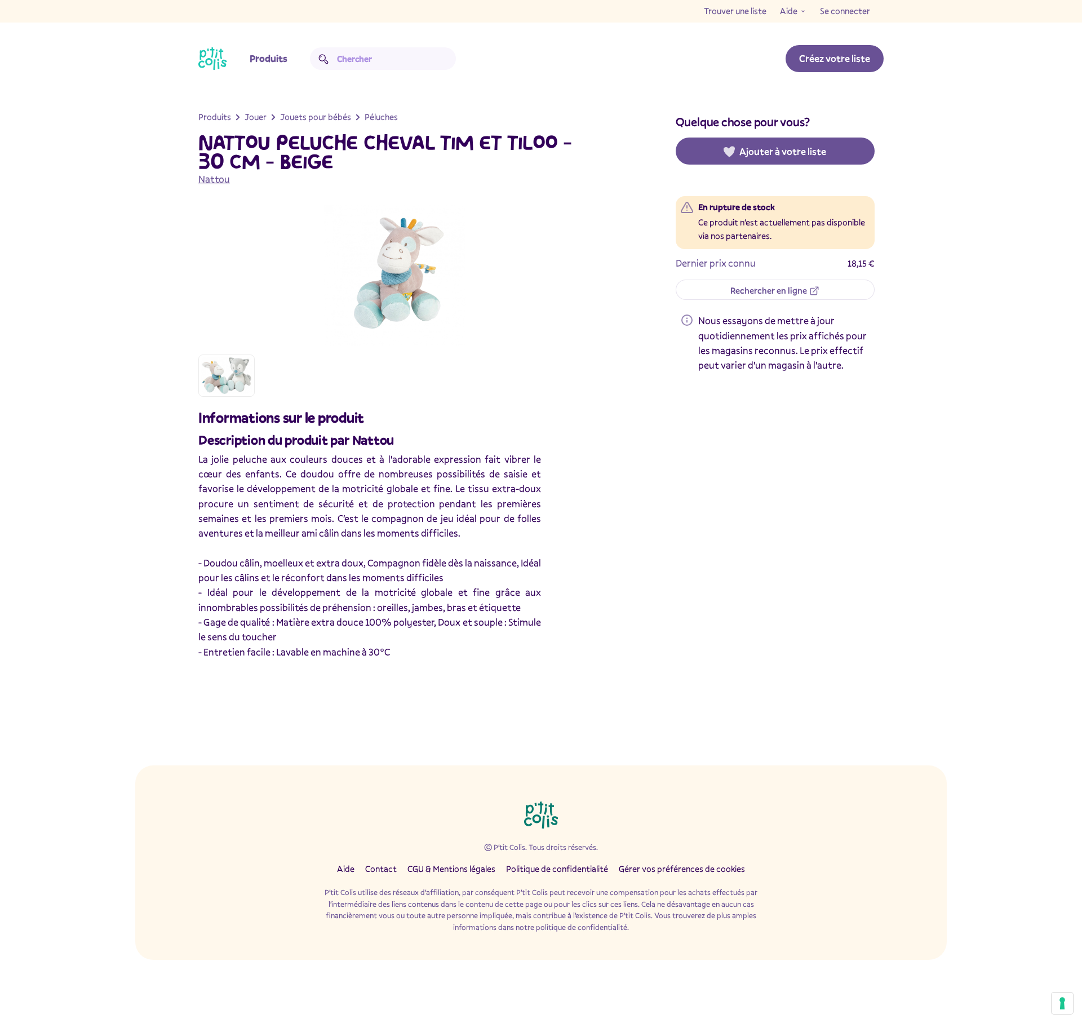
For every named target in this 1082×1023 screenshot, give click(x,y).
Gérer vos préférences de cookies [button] (682, 868)
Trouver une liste (735, 10)
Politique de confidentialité (557, 868)
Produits (268, 58)
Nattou (214, 178)
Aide (788, 10)
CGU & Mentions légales (451, 868)
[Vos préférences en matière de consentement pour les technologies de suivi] (1062, 1003)
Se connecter (845, 10)
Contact (381, 868)
